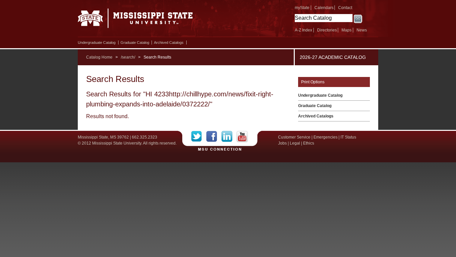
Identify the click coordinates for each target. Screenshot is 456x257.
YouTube (242, 136)
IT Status (348, 137)
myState (302, 7)
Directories (327, 30)
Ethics (308, 143)
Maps (346, 30)
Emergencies (325, 137)
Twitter (198, 136)
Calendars (323, 7)
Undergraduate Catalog (97, 42)
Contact (345, 7)
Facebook (213, 136)
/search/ (128, 57)
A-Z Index (303, 30)
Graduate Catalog (135, 42)
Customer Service (294, 137)
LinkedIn (228, 136)
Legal (295, 143)
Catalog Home (99, 57)
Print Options (312, 82)
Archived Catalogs (169, 42)
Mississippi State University (135, 20)
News (362, 30)
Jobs (282, 143)
